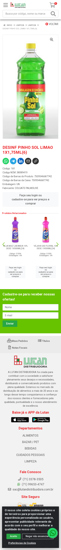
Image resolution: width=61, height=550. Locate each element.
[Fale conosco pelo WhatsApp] (52, 533)
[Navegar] (3, 244)
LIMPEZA (31, 461)
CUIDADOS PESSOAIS (30, 455)
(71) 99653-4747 (32, 484)
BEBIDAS (30, 448)
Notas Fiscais (19, 347)
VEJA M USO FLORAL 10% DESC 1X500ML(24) (46, 247)
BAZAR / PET (30, 442)
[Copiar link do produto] (35, 161)
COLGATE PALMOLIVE (26, 188)
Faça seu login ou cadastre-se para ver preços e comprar (30, 199)
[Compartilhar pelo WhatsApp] (6, 161)
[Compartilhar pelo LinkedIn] (20, 161)
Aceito (13, 536)
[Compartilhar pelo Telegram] (13, 161)
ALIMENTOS (30, 435)
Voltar (53, 24)
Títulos (46, 341)
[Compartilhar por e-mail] (28, 161)
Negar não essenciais (38, 536)
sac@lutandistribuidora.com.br (32, 489)
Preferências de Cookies (22, 543)
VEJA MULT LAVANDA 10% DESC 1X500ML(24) (15, 247)
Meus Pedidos (19, 341)
